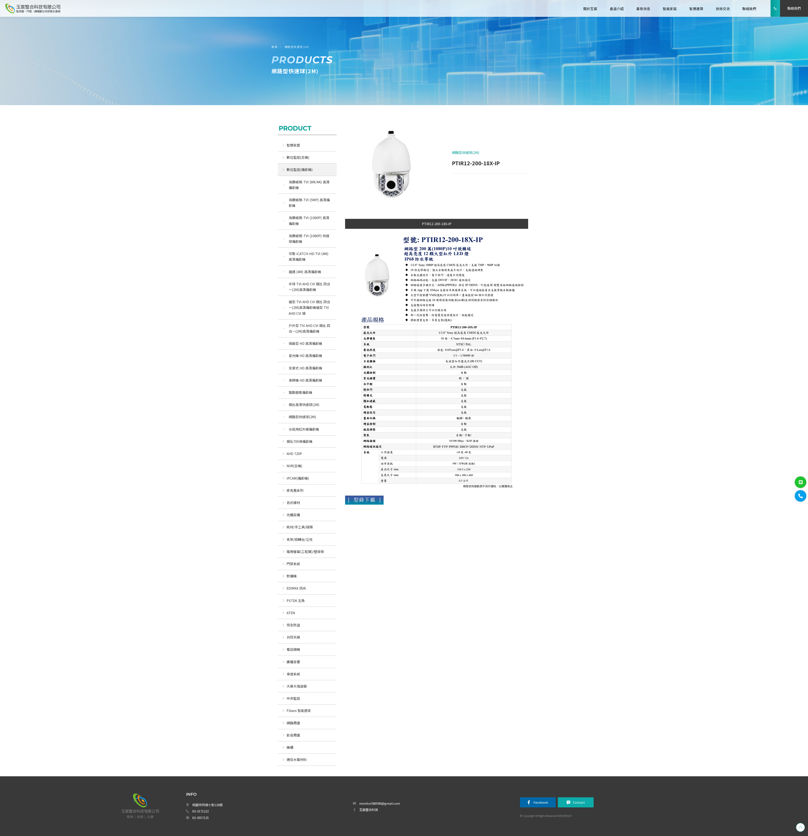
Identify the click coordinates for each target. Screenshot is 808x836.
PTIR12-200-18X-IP (436, 223)
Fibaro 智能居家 (299, 710)
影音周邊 (293, 735)
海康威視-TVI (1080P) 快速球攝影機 (309, 238)
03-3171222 (200, 811)
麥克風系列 (295, 490)
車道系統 (293, 673)
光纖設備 (293, 514)
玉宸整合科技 (368, 809)
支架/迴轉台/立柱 (300, 539)
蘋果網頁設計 (564, 815)
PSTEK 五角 (296, 600)
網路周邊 (293, 722)
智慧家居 (293, 145)
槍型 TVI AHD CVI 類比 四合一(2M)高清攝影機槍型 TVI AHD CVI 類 (309, 307)
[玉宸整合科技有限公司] (32, 8)
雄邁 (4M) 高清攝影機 (305, 271)
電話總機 (293, 649)
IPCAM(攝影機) (298, 478)
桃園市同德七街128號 (207, 805)
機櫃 (290, 747)
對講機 (292, 575)
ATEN (291, 612)
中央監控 (294, 698)
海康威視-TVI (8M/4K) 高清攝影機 (309, 184)
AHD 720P (294, 453)
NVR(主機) (294, 465)
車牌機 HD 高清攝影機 (305, 380)
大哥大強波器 (297, 686)
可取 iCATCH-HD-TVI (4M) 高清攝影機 (309, 256)
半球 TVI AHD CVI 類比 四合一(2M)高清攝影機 (309, 286)
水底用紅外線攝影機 (304, 429)
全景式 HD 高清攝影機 (305, 367)
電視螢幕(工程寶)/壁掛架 (305, 551)
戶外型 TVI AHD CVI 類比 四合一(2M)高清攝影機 (309, 328)
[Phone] (800, 496)
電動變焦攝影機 (300, 392)
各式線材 (293, 502)
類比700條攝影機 (299, 441)
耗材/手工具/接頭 (300, 526)
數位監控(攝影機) (300, 169)
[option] (391, 166)
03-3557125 (200, 817)
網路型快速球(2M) (296, 47)
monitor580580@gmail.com (379, 803)
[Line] (800, 482)
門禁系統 (293, 563)
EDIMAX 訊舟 (296, 588)
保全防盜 (293, 624)
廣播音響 (293, 661)
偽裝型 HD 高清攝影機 (305, 343)
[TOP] (800, 827)
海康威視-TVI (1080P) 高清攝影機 (309, 220)
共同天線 (293, 637)
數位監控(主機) (298, 157)
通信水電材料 (297, 759)
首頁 (274, 47)
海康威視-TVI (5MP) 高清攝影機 (309, 202)
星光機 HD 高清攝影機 (305, 355)
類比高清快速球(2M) (304, 404)
